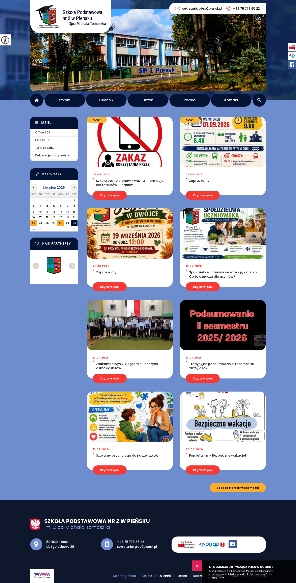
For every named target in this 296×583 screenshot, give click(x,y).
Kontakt (231, 100)
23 (33, 223)
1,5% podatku (45, 148)
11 (47, 211)
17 (40, 217)
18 (47, 217)
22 (74, 217)
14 (67, 211)
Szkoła (64, 100)
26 (53, 223)
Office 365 (42, 132)
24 (40, 223)
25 (47, 223)
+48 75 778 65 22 (246, 8)
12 (54, 211)
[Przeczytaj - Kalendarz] (59, 175)
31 (40, 228)
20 (60, 217)
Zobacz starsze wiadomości (238, 488)
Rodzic (189, 100)
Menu (46, 123)
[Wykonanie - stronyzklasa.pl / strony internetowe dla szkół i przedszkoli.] (42, 576)
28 (67, 223)
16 (33, 217)
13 (61, 211)
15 (74, 211)
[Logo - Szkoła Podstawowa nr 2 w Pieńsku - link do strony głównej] (70, 16)
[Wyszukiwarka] (259, 100)
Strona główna (36, 100)
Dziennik (106, 100)
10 (40, 211)
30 (33, 228)
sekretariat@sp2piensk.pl (202, 8)
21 (67, 217)
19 (54, 217)
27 (60, 223)
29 (74, 223)
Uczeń (148, 100)
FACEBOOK (43, 140)
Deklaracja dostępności (52, 155)
